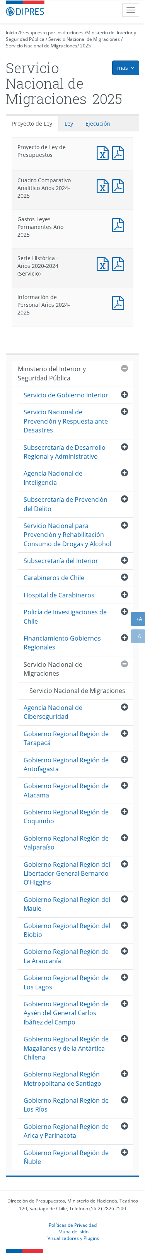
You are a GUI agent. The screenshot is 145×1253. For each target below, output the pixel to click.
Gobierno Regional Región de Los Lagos (66, 982)
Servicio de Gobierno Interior (66, 395)
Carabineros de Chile (54, 578)
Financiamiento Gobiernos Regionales (62, 642)
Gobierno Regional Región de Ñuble (66, 1157)
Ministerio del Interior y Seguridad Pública (52, 373)
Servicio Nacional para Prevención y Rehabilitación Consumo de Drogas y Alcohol (67, 534)
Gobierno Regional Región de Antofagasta (66, 764)
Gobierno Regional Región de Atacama (66, 790)
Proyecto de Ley (32, 123)
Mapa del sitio (73, 1231)
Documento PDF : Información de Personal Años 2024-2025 (120, 302)
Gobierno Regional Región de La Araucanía (66, 956)
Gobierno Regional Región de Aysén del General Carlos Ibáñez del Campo (66, 1013)
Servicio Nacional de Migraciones (84, 39)
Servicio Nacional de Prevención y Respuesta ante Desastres (66, 421)
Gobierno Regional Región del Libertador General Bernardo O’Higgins (67, 873)
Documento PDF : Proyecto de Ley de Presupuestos (120, 152)
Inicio (11, 32)
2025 (85, 45)
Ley (69, 123)
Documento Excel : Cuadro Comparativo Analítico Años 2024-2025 (104, 185)
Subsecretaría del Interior (61, 561)
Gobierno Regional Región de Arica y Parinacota (66, 1131)
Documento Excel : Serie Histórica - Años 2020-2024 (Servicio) (104, 263)
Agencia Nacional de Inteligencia (53, 477)
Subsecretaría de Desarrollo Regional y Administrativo (65, 452)
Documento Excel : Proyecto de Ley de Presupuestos (104, 152)
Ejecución (97, 123)
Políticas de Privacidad (73, 1225)
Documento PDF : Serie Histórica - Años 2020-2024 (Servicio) (120, 263)
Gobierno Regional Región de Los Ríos (66, 1104)
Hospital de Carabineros (59, 595)
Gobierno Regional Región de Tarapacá (66, 738)
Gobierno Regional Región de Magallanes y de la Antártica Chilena (66, 1048)
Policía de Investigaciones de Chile (65, 616)
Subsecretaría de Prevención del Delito (65, 504)
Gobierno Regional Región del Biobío (67, 930)
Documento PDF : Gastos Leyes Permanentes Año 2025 (120, 224)
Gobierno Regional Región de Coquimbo (66, 816)
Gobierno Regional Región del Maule (67, 904)
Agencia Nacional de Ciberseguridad (53, 712)
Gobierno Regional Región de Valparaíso (66, 842)
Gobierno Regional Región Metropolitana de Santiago (62, 1078)
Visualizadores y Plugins (73, 1238)
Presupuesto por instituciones (52, 32)
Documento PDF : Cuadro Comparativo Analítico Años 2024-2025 (120, 185)
